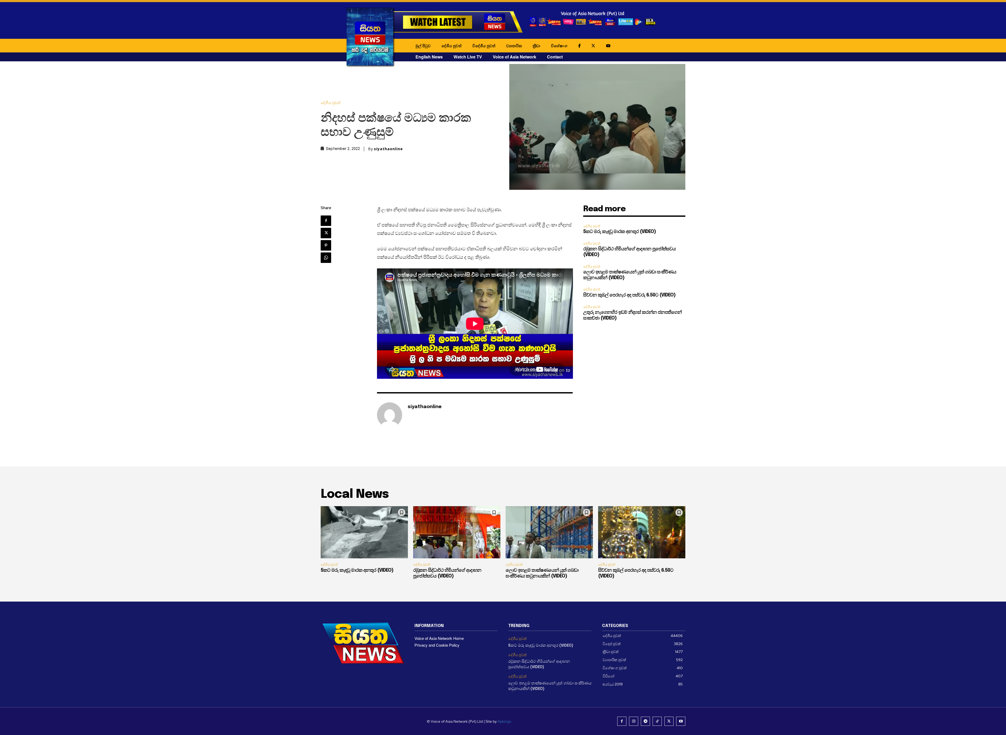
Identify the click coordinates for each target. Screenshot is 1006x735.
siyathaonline (388, 149)
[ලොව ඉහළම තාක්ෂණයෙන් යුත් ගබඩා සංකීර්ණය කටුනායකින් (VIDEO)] (549, 532)
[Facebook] (326, 220)
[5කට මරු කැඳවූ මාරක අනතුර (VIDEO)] (364, 532)
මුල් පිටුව (423, 45)
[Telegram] (645, 721)
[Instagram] (633, 721)
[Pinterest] (326, 245)
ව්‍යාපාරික (514, 45)
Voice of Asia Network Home (439, 638)
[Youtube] (680, 721)
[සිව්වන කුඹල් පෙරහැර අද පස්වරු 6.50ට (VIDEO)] (641, 532)
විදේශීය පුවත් (483, 45)
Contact (555, 57)
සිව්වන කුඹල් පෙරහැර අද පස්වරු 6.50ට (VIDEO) (629, 295)
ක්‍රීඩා (536, 45)
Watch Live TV (467, 57)
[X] (326, 233)
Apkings (504, 721)
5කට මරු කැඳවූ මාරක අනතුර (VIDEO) (619, 231)
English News (429, 57)
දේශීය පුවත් (451, 45)
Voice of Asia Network (514, 57)
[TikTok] (657, 721)
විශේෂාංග (559, 45)
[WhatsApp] (326, 257)
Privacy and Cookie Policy (437, 645)
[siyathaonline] (389, 415)
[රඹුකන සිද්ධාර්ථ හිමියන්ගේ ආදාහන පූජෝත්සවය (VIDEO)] (456, 532)
